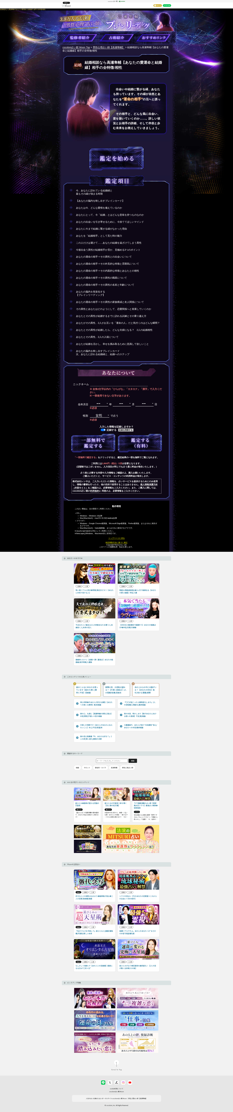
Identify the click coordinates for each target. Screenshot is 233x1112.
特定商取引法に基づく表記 (116, 542)
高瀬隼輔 (114, 767)
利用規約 (94, 491)
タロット (87, 767)
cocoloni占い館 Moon (116, 1091)
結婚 (77, 767)
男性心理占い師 (127, 767)
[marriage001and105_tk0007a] (93, 443)
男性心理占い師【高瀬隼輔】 (108, 47)
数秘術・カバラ (100, 767)
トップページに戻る (116, 538)
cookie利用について (116, 1089)
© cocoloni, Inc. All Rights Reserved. (117, 1105)
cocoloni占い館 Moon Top (76, 47)
